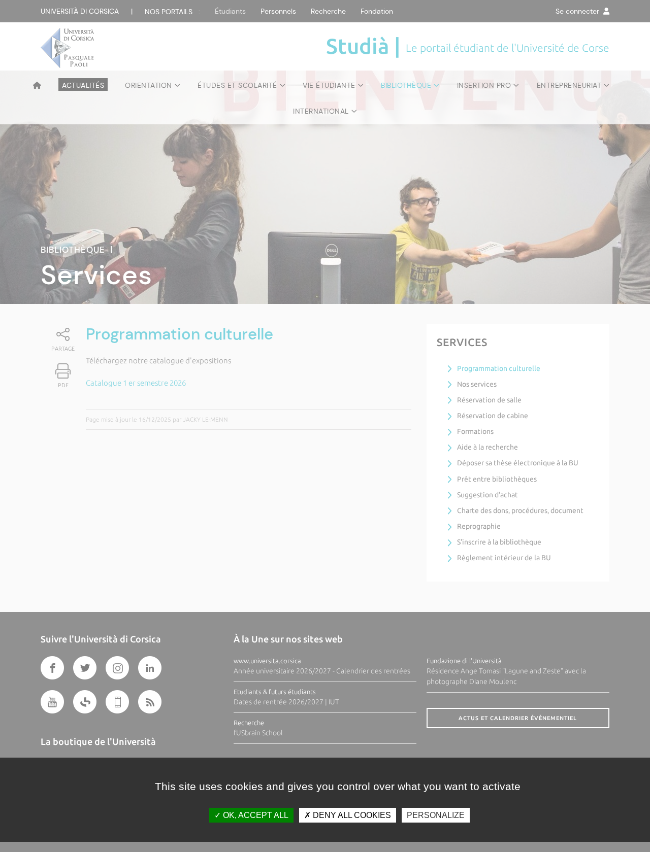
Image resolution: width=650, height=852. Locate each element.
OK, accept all (254, 815)
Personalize (436, 815)
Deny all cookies (351, 815)
